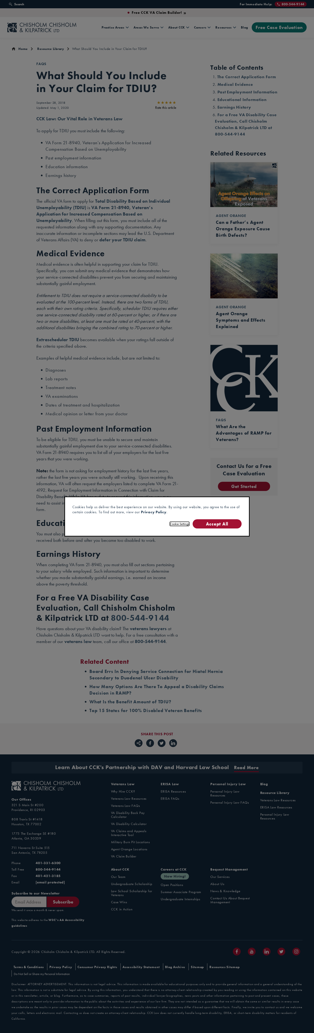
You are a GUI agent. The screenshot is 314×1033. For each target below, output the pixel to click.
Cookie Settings (179, 524)
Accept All (217, 524)
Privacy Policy (153, 512)
